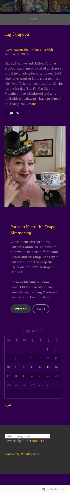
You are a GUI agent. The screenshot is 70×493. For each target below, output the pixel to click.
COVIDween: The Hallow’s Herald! (28, 49)
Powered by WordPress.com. (23, 454)
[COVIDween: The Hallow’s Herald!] (17, 113)
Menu (35, 19)
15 (48, 367)
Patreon (21, 309)
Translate (36, 441)
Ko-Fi (41, 309)
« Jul (7, 405)
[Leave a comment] (12, 113)
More (32, 104)
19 (24, 376)
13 (32, 367)
